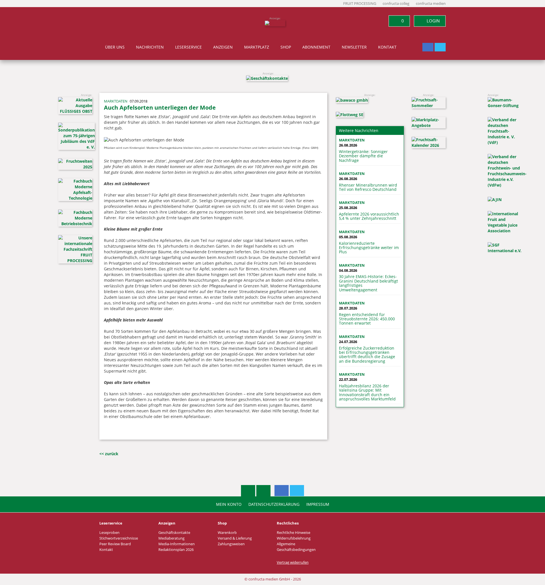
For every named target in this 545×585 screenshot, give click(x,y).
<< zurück (108, 453)
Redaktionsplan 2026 (176, 549)
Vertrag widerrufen (293, 562)
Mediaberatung (171, 538)
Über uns (115, 47)
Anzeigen (223, 47)
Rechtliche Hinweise (293, 532)
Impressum (317, 504)
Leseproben (109, 532)
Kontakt (387, 47)
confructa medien (431, 3)
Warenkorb (227, 532)
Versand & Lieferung (235, 538)
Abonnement (316, 47)
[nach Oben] (248, 490)
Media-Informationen (176, 544)
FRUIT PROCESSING (359, 3)
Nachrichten (150, 47)
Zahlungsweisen (231, 544)
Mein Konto (229, 504)
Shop (285, 47)
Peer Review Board (115, 544)
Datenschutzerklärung (273, 504)
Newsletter (354, 47)
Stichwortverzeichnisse (118, 538)
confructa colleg (396, 3)
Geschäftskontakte (174, 532)
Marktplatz (256, 47)
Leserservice (188, 47)
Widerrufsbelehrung (294, 538)
